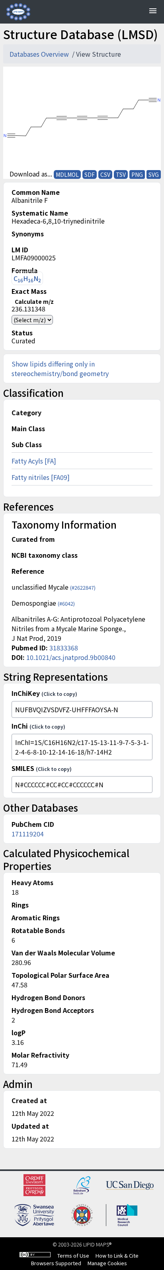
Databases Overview (40, 54)
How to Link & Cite (117, 1255)
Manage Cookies (107, 1263)
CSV (105, 174)
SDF (89, 174)
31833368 (63, 647)
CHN (27, 278)
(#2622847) (83, 587)
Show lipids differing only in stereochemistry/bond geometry (60, 368)
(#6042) (66, 603)
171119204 (28, 833)
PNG (137, 174)
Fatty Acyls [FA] (34, 461)
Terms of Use (73, 1255)
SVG (153, 174)
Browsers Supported (56, 1263)
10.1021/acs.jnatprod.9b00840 (70, 657)
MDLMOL (67, 174)
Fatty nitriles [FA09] (41, 477)
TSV (121, 174)
